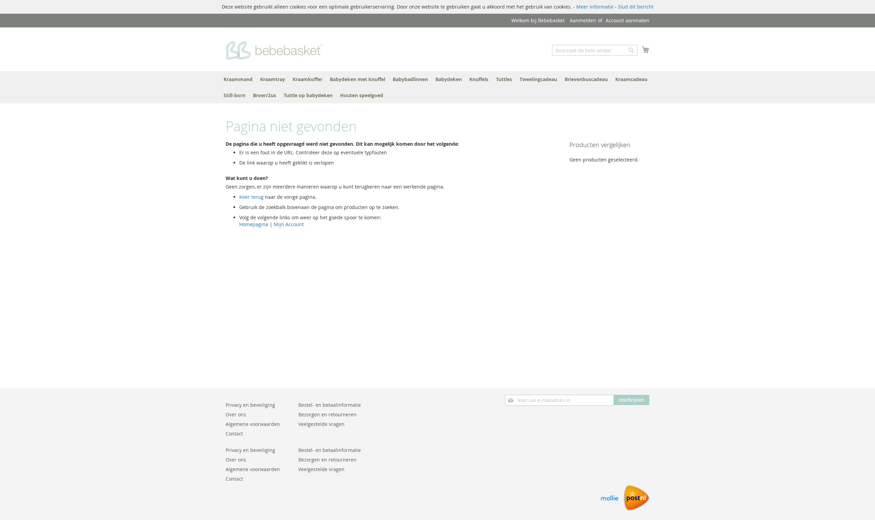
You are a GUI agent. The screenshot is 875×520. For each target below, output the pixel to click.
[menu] (437, 87)
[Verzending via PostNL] (636, 509)
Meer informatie (595, 6)
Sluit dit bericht (636, 6)
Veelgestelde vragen (321, 424)
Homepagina (253, 224)
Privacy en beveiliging (250, 405)
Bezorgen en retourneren (327, 414)
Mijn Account (289, 224)
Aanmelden (583, 20)
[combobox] (594, 50)
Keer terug (251, 197)
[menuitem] (238, 79)
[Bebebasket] (276, 49)
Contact (234, 433)
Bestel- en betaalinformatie (329, 405)
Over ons (236, 414)
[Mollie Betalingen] (609, 509)
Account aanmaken (627, 20)
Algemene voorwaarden (253, 424)
